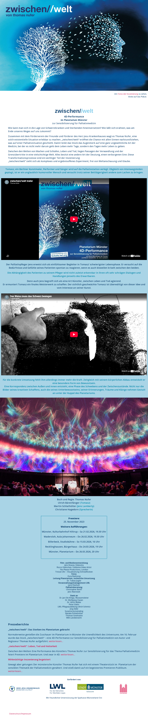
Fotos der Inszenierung (128, 94)
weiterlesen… (56, 641)
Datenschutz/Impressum (20, 713)
